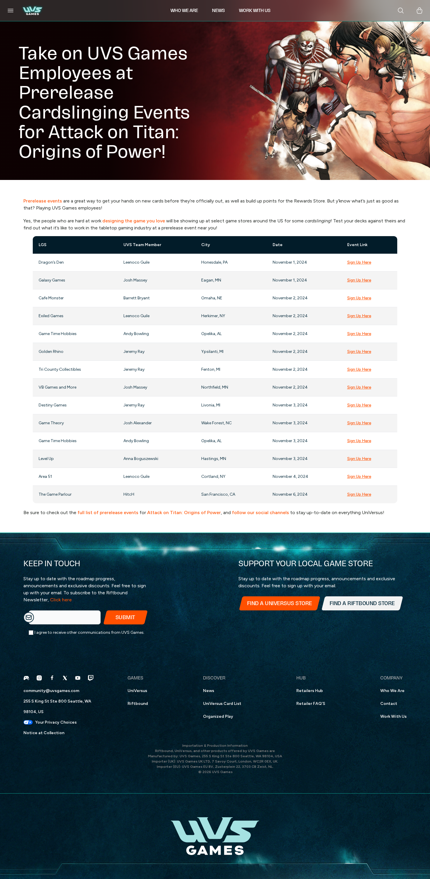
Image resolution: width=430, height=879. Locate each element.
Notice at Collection (43, 732)
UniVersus (137, 690)
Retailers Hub (309, 690)
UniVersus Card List (222, 703)
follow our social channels (260, 512)
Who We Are (392, 690)
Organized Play (218, 716)
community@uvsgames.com (51, 690)
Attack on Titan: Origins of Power (184, 512)
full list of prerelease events (108, 512)
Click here (61, 599)
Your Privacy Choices (56, 722)
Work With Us (393, 716)
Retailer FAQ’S (310, 703)
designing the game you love (133, 221)
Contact (388, 703)
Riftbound (138, 703)
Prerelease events (42, 201)
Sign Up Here (359, 262)
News (208, 690)
